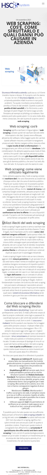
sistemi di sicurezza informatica (26, 293)
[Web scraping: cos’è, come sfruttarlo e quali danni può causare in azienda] (23, 72)
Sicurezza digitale (27, 98)
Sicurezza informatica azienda (14, 92)
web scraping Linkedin (33, 415)
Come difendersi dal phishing (16, 310)
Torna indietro (23, 448)
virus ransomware (19, 336)
